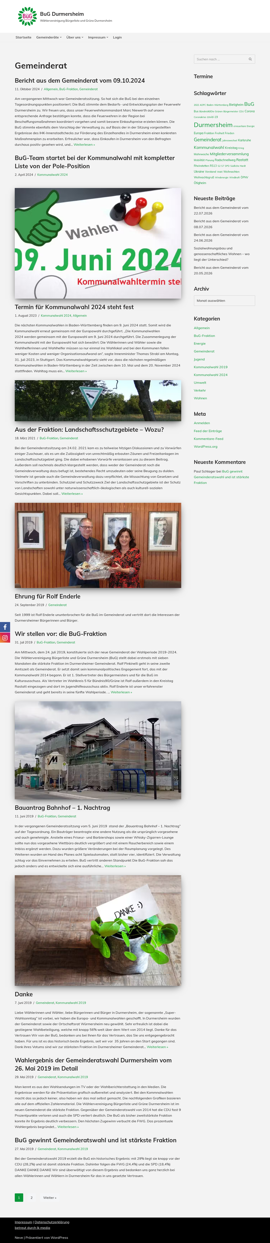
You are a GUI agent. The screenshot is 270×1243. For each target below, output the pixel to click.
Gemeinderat (88, 89)
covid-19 (212, 117)
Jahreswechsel (229, 140)
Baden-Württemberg (217, 104)
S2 (219, 165)
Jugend (199, 359)
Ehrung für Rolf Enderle (47, 596)
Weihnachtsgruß (204, 177)
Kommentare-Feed (208, 439)
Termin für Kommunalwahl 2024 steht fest (74, 307)
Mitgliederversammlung (229, 154)
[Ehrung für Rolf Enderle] (98, 545)
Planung (209, 160)
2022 (196, 104)
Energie (200, 343)
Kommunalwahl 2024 (52, 175)
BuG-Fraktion (68, 89)
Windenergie (221, 177)
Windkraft (234, 177)
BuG (249, 104)
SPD (227, 165)
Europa (198, 133)
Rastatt (242, 160)
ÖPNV (244, 177)
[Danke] (98, 930)
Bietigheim (236, 105)
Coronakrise (200, 117)
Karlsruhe (244, 140)
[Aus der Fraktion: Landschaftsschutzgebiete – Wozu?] (98, 400)
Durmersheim (213, 124)
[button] (61, 37)
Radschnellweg (225, 160)
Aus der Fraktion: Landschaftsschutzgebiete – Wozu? (89, 429)
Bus (196, 111)
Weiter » (49, 1197)
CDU (241, 111)
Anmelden (202, 423)
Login (117, 37)
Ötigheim (200, 183)
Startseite (23, 37)
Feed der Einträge (208, 431)
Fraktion (209, 133)
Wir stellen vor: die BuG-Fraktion (61, 633)
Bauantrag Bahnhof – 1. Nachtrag (62, 807)
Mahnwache (201, 154)
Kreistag (231, 148)
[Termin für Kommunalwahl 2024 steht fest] (98, 243)
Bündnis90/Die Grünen (211, 111)
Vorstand (210, 171)
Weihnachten (231, 171)
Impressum (23, 1222)
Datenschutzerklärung (52, 1222)
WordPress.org (205, 446)
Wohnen (200, 398)
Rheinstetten (201, 165)
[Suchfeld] (250, 59)
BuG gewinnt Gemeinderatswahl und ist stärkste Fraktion (96, 1140)
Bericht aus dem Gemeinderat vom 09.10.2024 (80, 80)
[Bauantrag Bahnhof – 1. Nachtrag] (98, 750)
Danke (24, 994)
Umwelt (200, 382)
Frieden (229, 133)
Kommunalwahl (209, 147)
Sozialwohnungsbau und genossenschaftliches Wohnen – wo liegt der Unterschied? (222, 254)
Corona (250, 111)
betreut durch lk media (32, 1228)
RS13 (213, 165)
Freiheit (219, 133)
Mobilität (199, 160)
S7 (222, 165)
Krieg (241, 148)
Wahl (220, 171)
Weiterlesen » (84, 144)
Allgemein (51, 89)
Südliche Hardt (238, 165)
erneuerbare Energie (244, 126)
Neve (19, 1237)
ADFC (203, 104)
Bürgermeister (230, 111)
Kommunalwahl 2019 (71, 1003)
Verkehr (200, 390)
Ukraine (199, 171)
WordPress (59, 1237)
